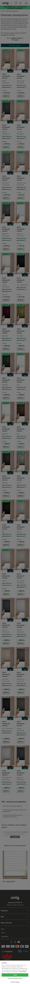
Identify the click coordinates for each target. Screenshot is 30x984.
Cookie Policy (22, 971)
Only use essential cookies (15, 978)
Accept (15, 975)
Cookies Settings (14, 982)
